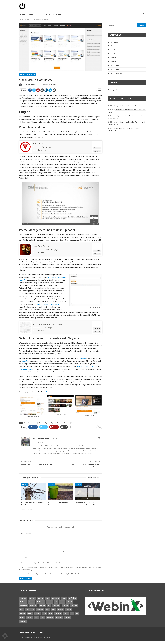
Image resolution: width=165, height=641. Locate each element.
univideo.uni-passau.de (50, 392)
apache (40, 598)
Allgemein (114, 42)
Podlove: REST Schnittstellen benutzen (132, 106)
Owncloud (40, 609)
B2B (48, 14)
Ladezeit (42, 606)
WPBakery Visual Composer (86, 366)
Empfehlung (72, 598)
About (31, 14)
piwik (47, 609)
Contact (40, 14)
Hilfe (56, 602)
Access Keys (47, 327)
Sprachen (57, 14)
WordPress (31, 74)
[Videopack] (25, 146)
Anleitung (32, 598)
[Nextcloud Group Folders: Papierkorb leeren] (60, 491)
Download (97, 148)
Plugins (53, 423)
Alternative (27, 423)
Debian (64, 598)
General (113, 46)
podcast (68, 609)
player (46, 423)
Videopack (38, 143)
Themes (29, 617)
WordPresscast (116, 73)
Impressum (41, 632)
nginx (21, 609)
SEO (44, 613)
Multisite (65, 606)
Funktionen (40, 602)
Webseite (50, 617)
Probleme (37, 613)
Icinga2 (69, 602)
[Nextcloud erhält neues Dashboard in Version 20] (87, 491)
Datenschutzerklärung (27, 632)
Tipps (36, 617)
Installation (23, 606)
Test (77, 613)
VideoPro (25, 361)
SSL (71, 613)
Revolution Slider (25, 369)
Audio (47, 598)
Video (42, 617)
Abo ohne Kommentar (78, 574)
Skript (66, 613)
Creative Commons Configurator (47, 304)
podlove (22, 613)
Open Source (30, 609)
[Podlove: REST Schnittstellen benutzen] (33, 491)
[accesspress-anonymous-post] (25, 327)
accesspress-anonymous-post (48, 324)
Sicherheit (58, 613)
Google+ (49, 602)
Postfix (30, 613)
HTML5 (40, 423)
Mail (49, 606)
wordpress (23, 621)
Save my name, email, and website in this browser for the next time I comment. (48, 563)
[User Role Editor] (25, 249)
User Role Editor (41, 246)
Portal (58, 423)
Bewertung (55, 598)
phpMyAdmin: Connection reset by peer (37, 464)
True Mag (82, 358)
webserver (59, 617)
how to (34, 423)
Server (51, 484)
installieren (33, 606)
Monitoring (56, 606)
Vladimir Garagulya (50, 249)
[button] (5, 636)
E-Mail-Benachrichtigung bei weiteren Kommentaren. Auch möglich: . (54, 574)
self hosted (66, 423)
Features (31, 602)
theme (73, 423)
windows (67, 617)
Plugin (54, 609)
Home (22, 14)
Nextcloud (74, 606)
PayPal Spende (113, 90)
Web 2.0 (22, 74)
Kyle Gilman (47, 147)
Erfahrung (23, 602)
